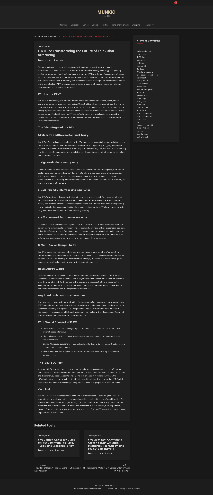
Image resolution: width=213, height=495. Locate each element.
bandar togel (142, 134)
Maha (109, 453)
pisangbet (141, 78)
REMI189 (141, 110)
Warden (59, 60)
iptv (139, 122)
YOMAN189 (142, 107)
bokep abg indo (144, 80)
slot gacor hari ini (144, 113)
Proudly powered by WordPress (87, 488)
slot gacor (141, 54)
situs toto (141, 104)
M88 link (141, 57)
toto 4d (140, 92)
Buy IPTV (42, 77)
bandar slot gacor (144, 89)
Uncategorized (44, 46)
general (95, 25)
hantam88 (141, 66)
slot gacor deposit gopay (148, 75)
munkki (106, 12)
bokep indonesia (144, 51)
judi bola (140, 63)
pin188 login (142, 95)
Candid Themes (133, 488)
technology (148, 25)
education (75, 25)
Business (63, 25)
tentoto (140, 69)
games (85, 25)
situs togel (141, 98)
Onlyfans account (145, 72)
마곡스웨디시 (143, 128)
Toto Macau (142, 83)
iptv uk (140, 131)
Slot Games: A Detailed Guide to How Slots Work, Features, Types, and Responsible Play (56, 443)
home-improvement (120, 25)
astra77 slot (142, 137)
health (105, 25)
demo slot (141, 86)
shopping (136, 25)
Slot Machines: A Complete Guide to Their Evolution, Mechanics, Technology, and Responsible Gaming (106, 444)
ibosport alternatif (145, 125)
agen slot (141, 60)
